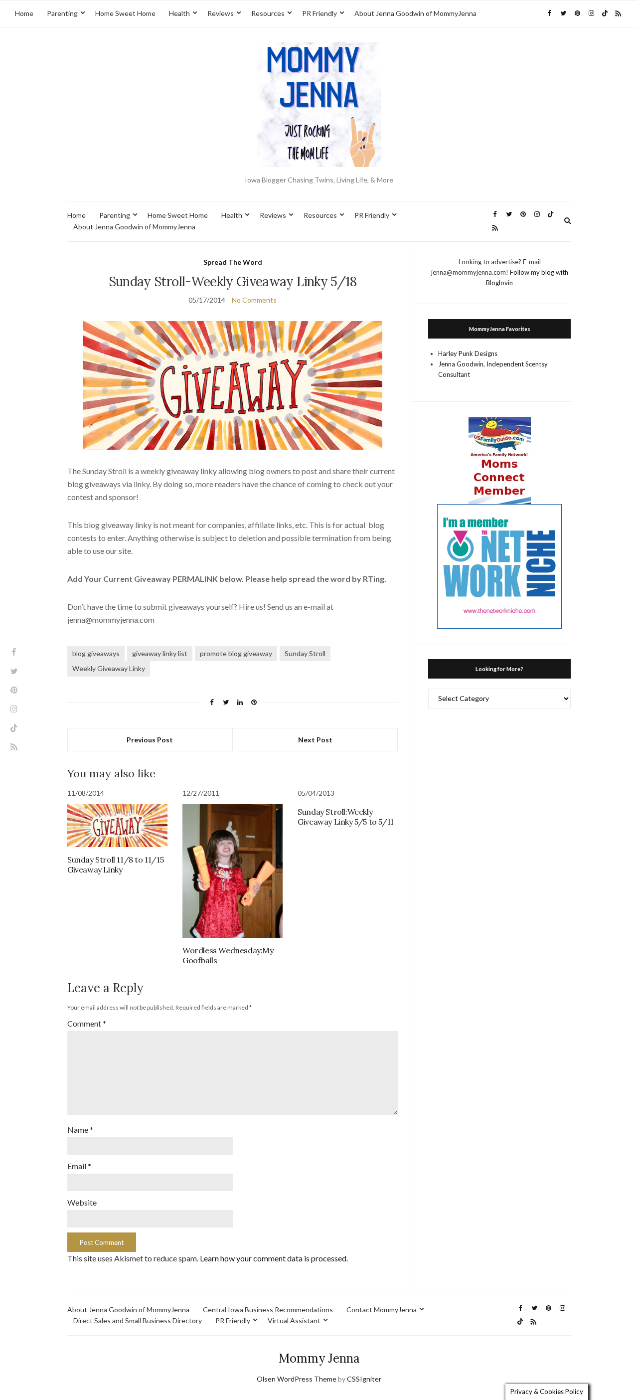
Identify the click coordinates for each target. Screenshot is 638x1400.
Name (80, 1129)
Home (24, 13)
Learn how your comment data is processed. (274, 1258)
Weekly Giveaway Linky (108, 668)
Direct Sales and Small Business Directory (137, 1320)
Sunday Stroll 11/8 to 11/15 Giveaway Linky (115, 865)
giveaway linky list (159, 653)
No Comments (254, 300)
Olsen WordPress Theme (296, 1379)
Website (82, 1202)
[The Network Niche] (499, 565)
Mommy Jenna (319, 1358)
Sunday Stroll (305, 653)
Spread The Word (232, 262)
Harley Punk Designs (467, 353)
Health (179, 13)
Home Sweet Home (125, 13)
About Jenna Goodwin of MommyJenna (415, 13)
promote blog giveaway (236, 653)
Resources (268, 13)
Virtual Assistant (294, 1320)
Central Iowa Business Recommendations (268, 1309)
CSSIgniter (364, 1379)
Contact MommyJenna (381, 1309)
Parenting (62, 13)
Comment (86, 1023)
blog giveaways (96, 653)
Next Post (315, 739)
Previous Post (150, 739)
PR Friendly (319, 13)
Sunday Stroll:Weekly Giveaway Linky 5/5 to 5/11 (346, 817)
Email (79, 1166)
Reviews (220, 13)
